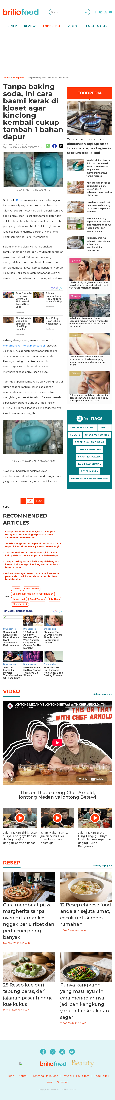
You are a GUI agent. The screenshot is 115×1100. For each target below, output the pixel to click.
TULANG (75, 435)
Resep (12, 26)
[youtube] (110, 11)
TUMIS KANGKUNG (89, 449)
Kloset (20, 200)
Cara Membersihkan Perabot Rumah (32, 593)
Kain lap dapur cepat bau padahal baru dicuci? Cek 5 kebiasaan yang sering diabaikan (99, 189)
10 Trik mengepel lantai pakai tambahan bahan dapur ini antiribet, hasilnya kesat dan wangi (33, 545)
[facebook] (95, 11)
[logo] (20, 11)
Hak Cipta (82, 1076)
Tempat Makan (96, 26)
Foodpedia (51, 26)
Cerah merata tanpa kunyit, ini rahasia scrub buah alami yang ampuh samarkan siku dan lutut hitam (87, 360)
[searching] (86, 12)
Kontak (23, 1076)
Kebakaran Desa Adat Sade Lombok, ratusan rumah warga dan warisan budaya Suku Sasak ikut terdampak (89, 322)
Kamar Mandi (31, 588)
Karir (49, 1082)
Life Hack (54, 599)
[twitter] (105, 11)
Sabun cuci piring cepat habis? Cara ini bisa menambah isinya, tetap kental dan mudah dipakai (99, 224)
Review (30, 26)
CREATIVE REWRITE (97, 435)
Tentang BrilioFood (45, 1076)
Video (72, 26)
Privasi (67, 1076)
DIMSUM (104, 427)
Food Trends (37, 599)
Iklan (11, 1076)
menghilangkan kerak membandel (24, 345)
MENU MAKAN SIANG (82, 427)
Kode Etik (100, 1076)
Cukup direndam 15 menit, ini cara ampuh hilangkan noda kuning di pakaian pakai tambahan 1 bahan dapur (30, 534)
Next (39, 501)
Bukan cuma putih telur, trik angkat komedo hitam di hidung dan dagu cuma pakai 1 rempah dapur (89, 398)
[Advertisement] (57, 53)
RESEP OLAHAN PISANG (89, 442)
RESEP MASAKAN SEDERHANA (89, 478)
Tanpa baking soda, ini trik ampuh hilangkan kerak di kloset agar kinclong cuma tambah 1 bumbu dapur (32, 564)
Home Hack (18, 599)
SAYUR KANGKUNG (89, 456)
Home (7, 77)
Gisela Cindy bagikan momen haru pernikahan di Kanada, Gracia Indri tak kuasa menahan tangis (88, 285)
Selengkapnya (101, 694)
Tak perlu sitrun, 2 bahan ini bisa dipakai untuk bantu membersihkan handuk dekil (99, 244)
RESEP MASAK (89, 471)
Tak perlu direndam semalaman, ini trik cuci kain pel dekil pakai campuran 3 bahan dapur (32, 554)
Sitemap (63, 1082)
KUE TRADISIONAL (89, 464)
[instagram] (100, 11)
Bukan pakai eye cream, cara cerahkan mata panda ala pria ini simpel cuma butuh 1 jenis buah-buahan (32, 576)
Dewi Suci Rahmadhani (15, 144)
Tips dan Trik (19, 604)
